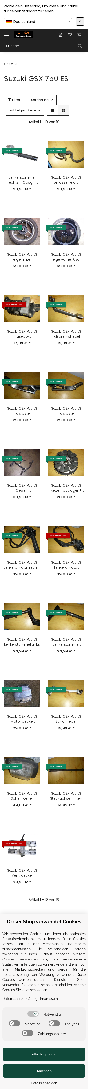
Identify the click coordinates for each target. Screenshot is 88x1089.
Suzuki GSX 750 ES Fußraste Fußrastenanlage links (66, 411)
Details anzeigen (44, 1083)
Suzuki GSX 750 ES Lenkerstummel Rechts (66, 642)
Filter (15, 99)
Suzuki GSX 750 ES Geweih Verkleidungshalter (22, 488)
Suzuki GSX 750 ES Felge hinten (22, 257)
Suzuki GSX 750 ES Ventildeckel (22, 873)
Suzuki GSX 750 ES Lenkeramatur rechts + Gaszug (22, 565)
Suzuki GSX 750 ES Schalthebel (66, 719)
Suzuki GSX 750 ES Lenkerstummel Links (22, 642)
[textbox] (38, 21)
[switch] (33, 1014)
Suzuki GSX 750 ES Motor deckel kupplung (22, 719)
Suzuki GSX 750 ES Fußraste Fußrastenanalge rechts (22, 411)
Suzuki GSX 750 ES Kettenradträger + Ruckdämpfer (66, 488)
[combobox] (38, 21)
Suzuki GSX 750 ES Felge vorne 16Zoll (66, 257)
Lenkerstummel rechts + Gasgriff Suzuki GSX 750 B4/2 (22, 180)
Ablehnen (44, 1071)
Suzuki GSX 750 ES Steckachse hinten (66, 796)
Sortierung (40, 99)
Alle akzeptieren (44, 1054)
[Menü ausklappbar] (6, 32)
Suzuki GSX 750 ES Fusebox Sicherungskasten (22, 334)
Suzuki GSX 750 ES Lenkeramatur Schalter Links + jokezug (66, 565)
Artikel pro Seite (23, 110)
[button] (60, 34)
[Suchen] (80, 46)
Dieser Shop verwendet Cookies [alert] (44, 922)
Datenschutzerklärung (20, 999)
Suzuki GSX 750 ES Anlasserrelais (66, 180)
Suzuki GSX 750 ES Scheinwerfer (22, 796)
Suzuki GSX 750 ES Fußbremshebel (66, 334)
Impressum (49, 999)
